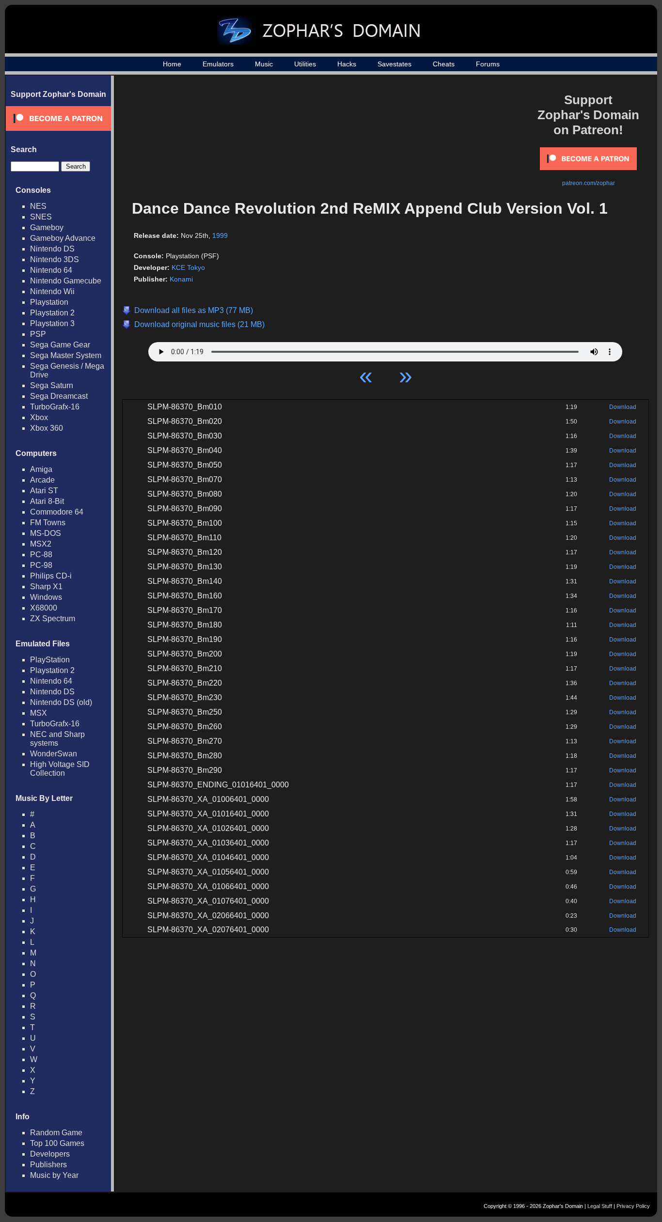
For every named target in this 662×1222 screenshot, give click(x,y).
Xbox (39, 417)
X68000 (43, 608)
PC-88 (41, 554)
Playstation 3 (52, 323)
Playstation (49, 302)
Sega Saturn (51, 385)
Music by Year (54, 1175)
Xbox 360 (46, 428)
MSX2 (40, 544)
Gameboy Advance (62, 238)
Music (264, 64)
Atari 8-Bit (47, 501)
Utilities (305, 64)
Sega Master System (65, 355)
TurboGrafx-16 (54, 407)
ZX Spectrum (52, 618)
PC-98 (41, 565)
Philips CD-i (51, 576)
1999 (220, 235)
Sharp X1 (46, 586)
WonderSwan (53, 754)
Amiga (41, 469)
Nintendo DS (52, 249)
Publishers (48, 1164)
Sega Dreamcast (59, 396)
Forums (488, 64)
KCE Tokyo (188, 267)
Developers (50, 1154)
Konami (181, 279)
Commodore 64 (56, 512)
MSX (38, 713)
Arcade (42, 480)
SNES (41, 217)
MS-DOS (45, 533)
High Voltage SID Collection (60, 768)
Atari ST (44, 490)
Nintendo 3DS (54, 259)
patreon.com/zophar (588, 183)
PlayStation (50, 660)
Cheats (444, 64)
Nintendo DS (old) (61, 702)
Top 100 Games (57, 1143)
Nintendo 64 (51, 270)
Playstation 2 (52, 313)
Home (172, 64)
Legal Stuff (599, 1206)
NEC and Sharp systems (57, 738)
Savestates (394, 64)
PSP (38, 334)
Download (622, 407)
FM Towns (47, 522)
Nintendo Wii (52, 291)
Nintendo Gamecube (65, 281)
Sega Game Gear (60, 345)
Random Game (56, 1132)
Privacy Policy (633, 1206)
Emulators (218, 64)
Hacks (346, 64)
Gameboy (46, 227)
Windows (46, 597)
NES (38, 206)
